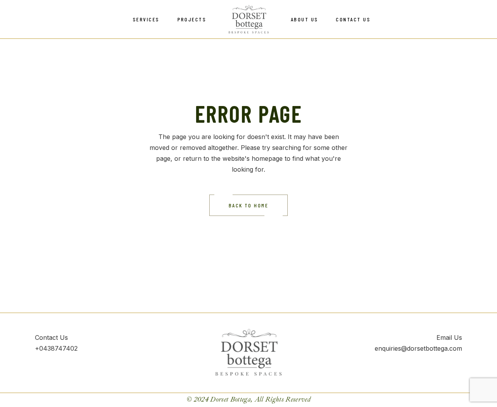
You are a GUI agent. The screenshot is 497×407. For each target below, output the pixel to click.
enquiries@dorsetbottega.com (418, 348)
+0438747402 (56, 348)
